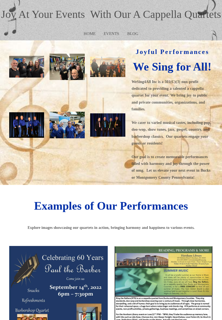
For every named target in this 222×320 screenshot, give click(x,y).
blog (132, 33)
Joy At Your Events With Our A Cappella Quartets (111, 14)
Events (111, 33)
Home (90, 33)
